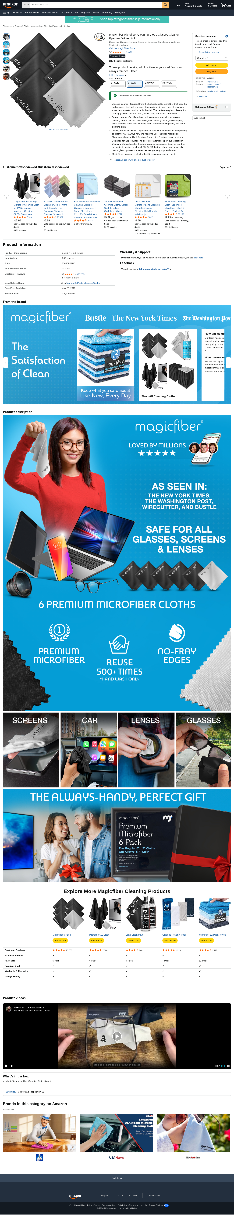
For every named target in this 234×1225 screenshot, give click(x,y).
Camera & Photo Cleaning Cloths (83, 283)
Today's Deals (32, 12)
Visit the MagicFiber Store (122, 48)
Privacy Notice (93, 1205)
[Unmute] (228, 1066)
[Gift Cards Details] (71, 12)
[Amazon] (11, 5)
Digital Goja (212, 82)
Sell (76, 12)
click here (198, 257)
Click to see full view (58, 129)
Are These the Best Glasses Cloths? (32, 1010)
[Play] (5, 1066)
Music (96, 12)
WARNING (11, 1091)
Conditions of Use (77, 1205)
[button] (6, 13)
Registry (85, 12)
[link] (27, 208)
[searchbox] (96, 5)
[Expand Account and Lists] (203, 6)
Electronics (7, 26)
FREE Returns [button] (116, 75)
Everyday (120, 12)
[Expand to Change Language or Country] (113, 1196)
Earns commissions (35, 1007)
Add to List (199, 118)
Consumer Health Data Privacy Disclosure (120, 1205)
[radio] (6, 37)
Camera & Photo (22, 26)
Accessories (36, 26)
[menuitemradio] (223, 1066)
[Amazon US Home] (75, 1197)
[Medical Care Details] (56, 12)
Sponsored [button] (7, 1109)
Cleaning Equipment (53, 26)
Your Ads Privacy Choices (152, 1205)
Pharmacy (107, 12)
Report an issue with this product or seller (134, 160)
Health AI (17, 12)
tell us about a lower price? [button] (154, 269)
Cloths (67, 26)
